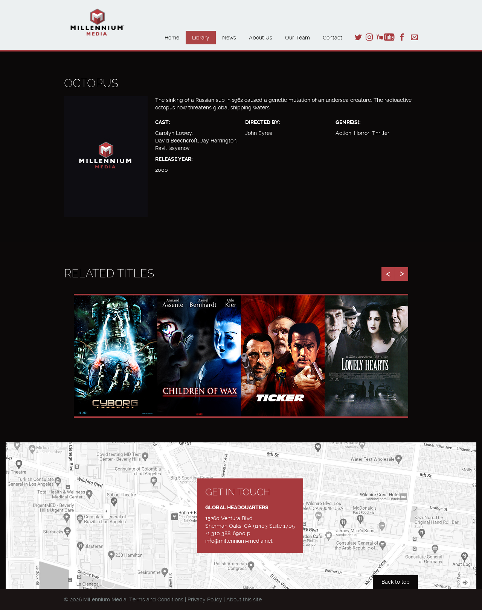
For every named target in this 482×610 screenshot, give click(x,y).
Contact (332, 38)
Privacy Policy (205, 599)
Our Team (297, 38)
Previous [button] (388, 274)
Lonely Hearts (366, 345)
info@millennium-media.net (239, 541)
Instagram (369, 37)
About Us (260, 38)
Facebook (402, 37)
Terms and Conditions (156, 599)
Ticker (283, 345)
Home (172, 38)
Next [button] (401, 274)
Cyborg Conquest (116, 345)
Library (200, 38)
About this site (244, 599)
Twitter (358, 37)
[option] (115, 355)
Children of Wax (199, 345)
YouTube (386, 37)
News (229, 38)
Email (414, 37)
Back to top (395, 582)
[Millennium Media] (108, 23)
